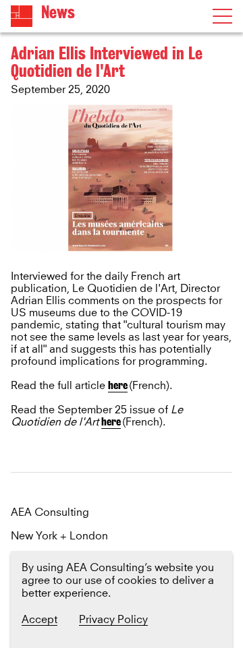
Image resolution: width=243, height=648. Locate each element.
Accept (39, 619)
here (118, 385)
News (58, 12)
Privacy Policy (113, 619)
